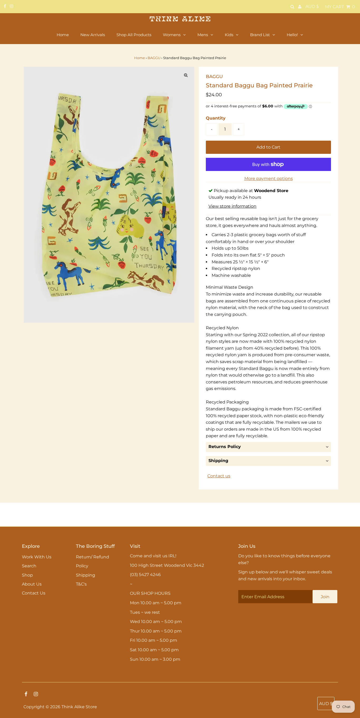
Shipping (218, 460)
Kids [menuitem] (229, 34)
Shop (27, 575)
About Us (32, 584)
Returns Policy (224, 446)
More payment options (268, 178)
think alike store (79, 706)
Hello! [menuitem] (292, 34)
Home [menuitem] (63, 34)
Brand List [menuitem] (260, 34)
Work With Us (36, 556)
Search (29, 565)
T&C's (81, 584)
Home (139, 58)
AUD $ (312, 6)
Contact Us (33, 593)
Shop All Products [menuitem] (133, 34)
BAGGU (154, 58)
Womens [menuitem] (172, 34)
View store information (232, 206)
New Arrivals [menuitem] (92, 34)
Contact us (218, 476)
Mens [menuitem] (202, 34)
